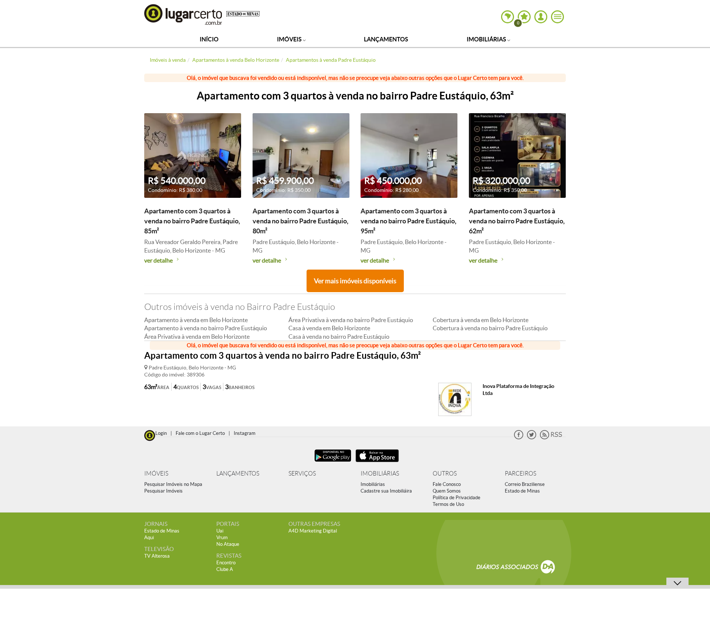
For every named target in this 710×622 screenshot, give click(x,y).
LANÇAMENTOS (237, 473)
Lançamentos (386, 39)
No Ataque (227, 544)
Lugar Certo (183, 14)
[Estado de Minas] (243, 13)
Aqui (149, 537)
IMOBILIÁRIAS (380, 473)
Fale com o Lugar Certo (200, 433)
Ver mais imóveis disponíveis (355, 281)
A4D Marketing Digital (312, 531)
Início (209, 39)
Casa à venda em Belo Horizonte (329, 328)
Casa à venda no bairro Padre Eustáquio (338, 336)
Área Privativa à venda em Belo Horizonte (197, 336)
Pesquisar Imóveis (163, 491)
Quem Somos (447, 491)
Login (161, 433)
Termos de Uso (448, 504)
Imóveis (290, 39)
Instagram (245, 433)
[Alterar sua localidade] (507, 16)
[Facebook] (518, 437)
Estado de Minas (522, 491)
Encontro (226, 562)
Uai (219, 531)
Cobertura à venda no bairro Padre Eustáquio (490, 328)
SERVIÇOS (302, 473)
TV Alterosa (157, 556)
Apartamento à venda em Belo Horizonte (196, 320)
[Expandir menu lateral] (557, 16)
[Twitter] (531, 437)
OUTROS (445, 473)
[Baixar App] (333, 463)
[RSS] (551, 437)
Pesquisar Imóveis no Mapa (173, 484)
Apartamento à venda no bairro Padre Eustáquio (205, 328)
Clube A (224, 569)
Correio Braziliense (525, 484)
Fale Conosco (447, 484)
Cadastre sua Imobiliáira (386, 491)
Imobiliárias (487, 39)
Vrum (222, 537)
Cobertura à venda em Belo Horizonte (480, 320)
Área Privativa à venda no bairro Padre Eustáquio (350, 320)
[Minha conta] (540, 16)
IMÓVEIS (156, 473)
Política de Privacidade (456, 497)
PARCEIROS (520, 473)
